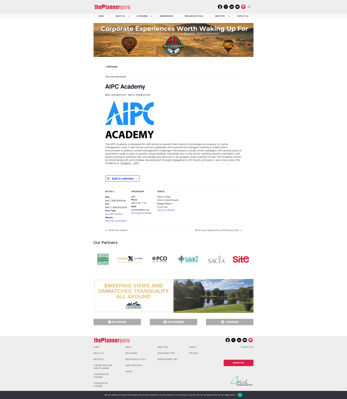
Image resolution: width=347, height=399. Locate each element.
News (128, 347)
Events (193, 347)
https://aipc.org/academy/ (116, 220)
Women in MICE (166, 16)
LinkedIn (231, 322)
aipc (107, 214)
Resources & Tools (194, 16)
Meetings (98, 359)
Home (101, 16)
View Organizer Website (141, 213)
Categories (142, 16)
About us (120, 16)
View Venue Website (166, 210)
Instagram (175, 322)
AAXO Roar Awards (117, 230)
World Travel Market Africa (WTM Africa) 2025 (217, 230)
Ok (240, 395)
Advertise (238, 362)
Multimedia (131, 353)
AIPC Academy (116, 214)
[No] (343, 395)
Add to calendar (123, 178)
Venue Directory (166, 353)
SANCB (128, 371)
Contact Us (243, 16)
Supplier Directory (167, 359)
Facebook (119, 322)
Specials (193, 353)
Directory (220, 16)
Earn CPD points (133, 365)
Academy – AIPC (129, 163)
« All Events (111, 66)
